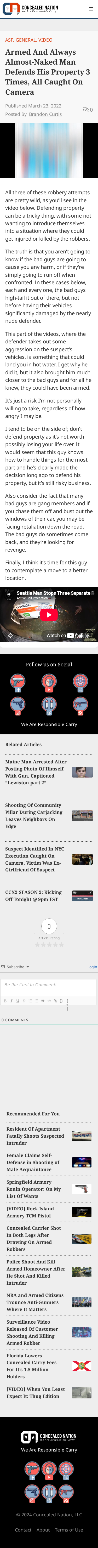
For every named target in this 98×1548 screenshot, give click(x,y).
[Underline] (17, 1001)
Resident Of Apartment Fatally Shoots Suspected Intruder (35, 1136)
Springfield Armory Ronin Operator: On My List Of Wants (34, 1189)
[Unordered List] (36, 1001)
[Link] (55, 1001)
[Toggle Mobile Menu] (91, 9)
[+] (67, 1001)
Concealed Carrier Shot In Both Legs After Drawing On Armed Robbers (34, 1238)
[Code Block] (49, 1001)
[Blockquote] (42, 1001)
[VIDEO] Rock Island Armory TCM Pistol (30, 1212)
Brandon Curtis (45, 114)
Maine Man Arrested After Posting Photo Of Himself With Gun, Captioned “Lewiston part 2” (36, 772)
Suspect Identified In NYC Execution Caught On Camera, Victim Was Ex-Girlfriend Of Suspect (34, 859)
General (26, 40)
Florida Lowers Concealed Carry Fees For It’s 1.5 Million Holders (32, 1366)
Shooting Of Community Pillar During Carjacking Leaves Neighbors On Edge (33, 815)
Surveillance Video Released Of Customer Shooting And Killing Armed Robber (32, 1332)
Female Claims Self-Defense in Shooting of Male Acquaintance (33, 1162)
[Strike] (24, 1001)
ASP (9, 40)
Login (92, 966)
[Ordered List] (30, 1001)
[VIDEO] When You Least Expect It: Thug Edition (36, 1392)
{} (61, 1001)
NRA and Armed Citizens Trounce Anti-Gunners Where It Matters (35, 1302)
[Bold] (5, 1001)
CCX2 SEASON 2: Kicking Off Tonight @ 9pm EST (33, 895)
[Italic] (11, 1001)
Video (45, 40)
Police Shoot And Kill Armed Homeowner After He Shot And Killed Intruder (36, 1272)
